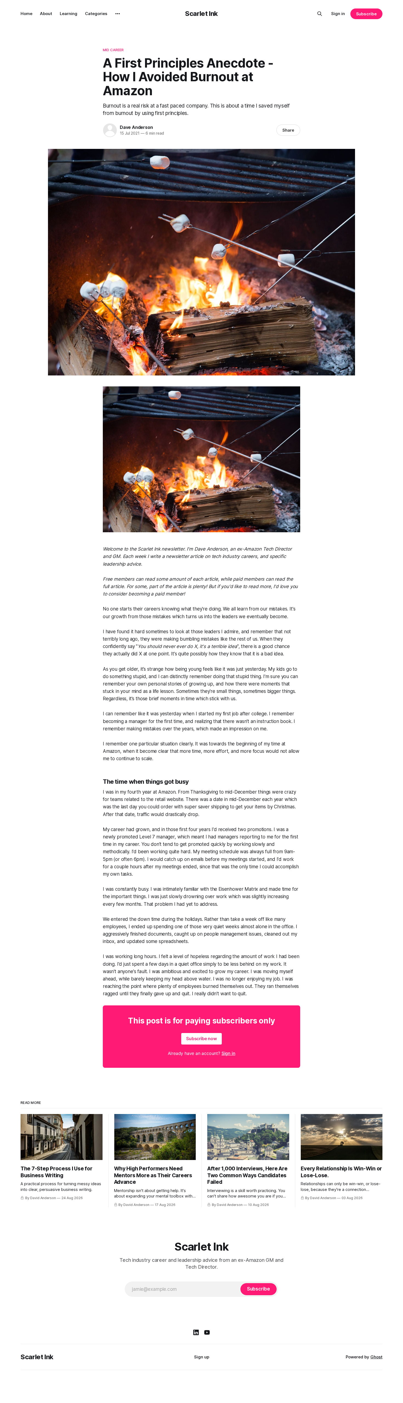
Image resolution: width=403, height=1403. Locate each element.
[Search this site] (319, 13)
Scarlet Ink (201, 14)
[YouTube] (207, 1332)
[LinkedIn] (196, 1332)
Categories (96, 13)
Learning (68, 13)
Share (288, 130)
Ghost (376, 1356)
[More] (117, 13)
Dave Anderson (136, 127)
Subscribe (366, 13)
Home (26, 13)
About (46, 13)
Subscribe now (201, 1038)
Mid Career (113, 50)
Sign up (201, 1356)
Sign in (338, 13)
